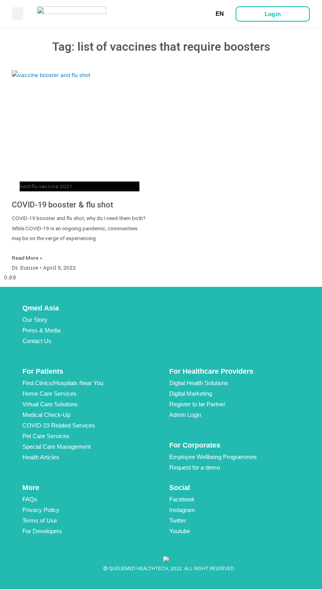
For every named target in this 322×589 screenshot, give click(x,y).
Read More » (27, 258)
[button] (17, 13)
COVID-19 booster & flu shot (62, 204)
